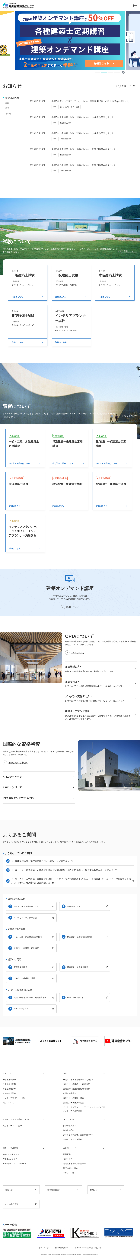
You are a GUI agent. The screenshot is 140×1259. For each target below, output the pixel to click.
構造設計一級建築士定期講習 (79, 937)
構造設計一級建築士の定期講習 (76, 1084)
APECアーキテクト (75, 997)
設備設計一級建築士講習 (24, 978)
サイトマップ (44, 1248)
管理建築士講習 (20, 967)
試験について (130, 251)
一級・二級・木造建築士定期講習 (28, 937)
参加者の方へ (68, 1130)
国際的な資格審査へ (18, 762)
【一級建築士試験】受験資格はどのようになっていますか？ (40, 861)
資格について (8, 1102)
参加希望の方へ (69, 1125)
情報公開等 (67, 1159)
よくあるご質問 (11, 1204)
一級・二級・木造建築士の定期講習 (78, 1079)
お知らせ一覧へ (129, 86)
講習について (130, 416)
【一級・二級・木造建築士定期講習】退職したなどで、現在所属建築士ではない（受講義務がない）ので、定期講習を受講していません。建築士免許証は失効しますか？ (71, 881)
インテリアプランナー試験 (25, 918)
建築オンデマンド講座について (16, 1119)
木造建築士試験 (9, 1089)
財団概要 (67, 1154)
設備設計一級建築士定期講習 (26, 948)
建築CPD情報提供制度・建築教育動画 (30, 997)
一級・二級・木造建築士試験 (26, 906)
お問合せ (93, 1190)
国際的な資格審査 (10, 1148)
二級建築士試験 (9, 1084)
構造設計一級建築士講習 (77, 967)
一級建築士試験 (9, 1079)
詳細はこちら (72, 607)
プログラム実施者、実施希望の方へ (78, 1135)
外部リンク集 (68, 1173)
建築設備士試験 (74, 906)
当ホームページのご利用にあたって (88, 1248)
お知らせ (9, 1190)
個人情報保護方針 (61, 1248)
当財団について (69, 1148)
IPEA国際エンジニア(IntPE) (14, 1163)
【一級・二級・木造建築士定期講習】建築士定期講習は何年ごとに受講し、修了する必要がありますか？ (62, 870)
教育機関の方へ (54, 1190)
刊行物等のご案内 (70, 1168)
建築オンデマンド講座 (12, 1125)
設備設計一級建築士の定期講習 (76, 1089)
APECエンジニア (21, 1009)
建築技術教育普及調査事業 (74, 1163)
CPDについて (77, 652)
